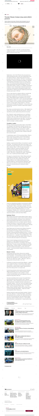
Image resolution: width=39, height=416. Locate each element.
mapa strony (6, 404)
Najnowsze (20, 308)
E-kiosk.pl (27, 393)
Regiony (8, 14)
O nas (5, 393)
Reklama (19, 393)
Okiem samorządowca (17, 327)
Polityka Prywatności (13, 393)
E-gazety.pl (27, 394)
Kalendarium (12, 404)
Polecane (13, 308)
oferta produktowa (19, 404)
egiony (22, 3)
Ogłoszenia (20, 394)
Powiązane (7, 308)
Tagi (25, 308)
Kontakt (6, 394)
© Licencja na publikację (10, 302)
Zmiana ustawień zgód (13, 394)
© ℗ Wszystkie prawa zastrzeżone (12, 303)
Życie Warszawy (28, 398)
